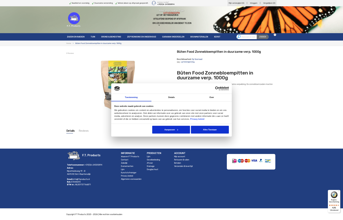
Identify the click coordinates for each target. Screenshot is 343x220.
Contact (124, 160)
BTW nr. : (71, 185)
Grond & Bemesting (111, 37)
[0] (273, 37)
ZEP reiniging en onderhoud (141, 37)
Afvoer (150, 163)
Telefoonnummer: (75, 165)
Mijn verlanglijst (236, 3)
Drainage (150, 166)
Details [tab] (171, 97)
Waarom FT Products (130, 156)
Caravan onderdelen (173, 37)
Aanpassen (169, 129)
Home (68, 43)
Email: (70, 179)
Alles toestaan (210, 129)
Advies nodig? (163, 2)
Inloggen (253, 3)
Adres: (70, 168)
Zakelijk (124, 163)
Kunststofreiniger (128, 173)
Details (70, 130)
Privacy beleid (127, 176)
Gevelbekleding (153, 160)
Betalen (177, 163)
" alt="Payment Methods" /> (260, 166)
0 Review (70, 53)
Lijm (122, 169)
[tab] (70, 130)
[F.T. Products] (73, 19)
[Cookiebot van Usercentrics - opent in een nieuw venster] (217, 88)
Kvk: (69, 182)
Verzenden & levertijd (183, 166)
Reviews (84, 130)
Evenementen (127, 166)
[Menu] (338, 191)
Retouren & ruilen (181, 160)
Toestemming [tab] (131, 97)
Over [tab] (211, 97)
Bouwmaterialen (199, 37)
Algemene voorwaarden (131, 179)
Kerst (217, 37)
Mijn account (179, 156)
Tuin (93, 37)
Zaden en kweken (76, 37)
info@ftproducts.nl (81, 179)
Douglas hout (152, 169)
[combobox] (252, 36)
